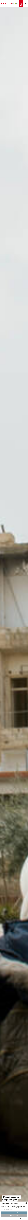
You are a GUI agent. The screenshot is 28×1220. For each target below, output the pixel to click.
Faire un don (21, 4)
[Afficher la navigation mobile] (25, 3)
